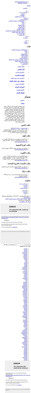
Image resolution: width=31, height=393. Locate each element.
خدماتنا (25, 18)
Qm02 (25, 199)
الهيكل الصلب (21, 28)
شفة (23, 23)
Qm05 (28, 199)
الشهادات (22, 15)
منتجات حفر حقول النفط (18, 32)
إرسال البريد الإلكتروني (24, 201)
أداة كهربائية (21, 26)
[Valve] (22, 100)
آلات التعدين (21, 35)
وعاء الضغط (21, 25)
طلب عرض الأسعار (19, 16)
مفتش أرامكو (12, 199)
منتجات (25, 41)
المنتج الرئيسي (23, 19)
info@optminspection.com (21, 1)
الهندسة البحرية (20, 33)
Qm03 (21, 199)
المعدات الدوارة (20, 29)
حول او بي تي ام (23, 12)
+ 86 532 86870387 (22, 3)
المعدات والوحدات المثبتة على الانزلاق (15, 30)
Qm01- (7, 199)
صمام (23, 22)
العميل (22, 13)
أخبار (26, 36)
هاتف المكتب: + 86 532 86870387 (19, 128)
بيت (26, 11)
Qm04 (18, 199)
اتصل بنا (25, 37)
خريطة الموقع (26, 197)
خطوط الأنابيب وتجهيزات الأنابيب (16, 20)
